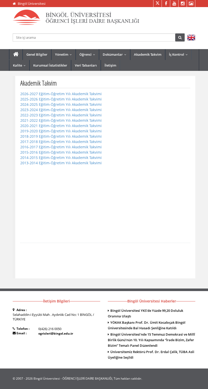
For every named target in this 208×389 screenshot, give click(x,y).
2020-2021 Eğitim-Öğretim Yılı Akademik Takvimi (61, 125)
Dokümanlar (116, 54)
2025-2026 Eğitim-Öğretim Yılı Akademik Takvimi (61, 99)
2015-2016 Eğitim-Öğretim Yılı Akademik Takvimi (61, 152)
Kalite (20, 65)
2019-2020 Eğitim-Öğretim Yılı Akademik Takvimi (61, 131)
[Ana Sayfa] (15, 54)
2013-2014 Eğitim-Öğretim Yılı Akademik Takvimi (61, 162)
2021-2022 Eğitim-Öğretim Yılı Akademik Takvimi (61, 120)
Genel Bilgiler (36, 54)
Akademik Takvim (147, 54)
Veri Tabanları (86, 65)
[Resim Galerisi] (191, 3)
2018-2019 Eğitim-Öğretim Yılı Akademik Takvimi (61, 136)
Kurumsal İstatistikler (50, 65)
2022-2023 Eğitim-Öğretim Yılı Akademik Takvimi (61, 115)
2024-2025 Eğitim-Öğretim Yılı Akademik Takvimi (61, 104)
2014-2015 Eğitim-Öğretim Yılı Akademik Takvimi (61, 157)
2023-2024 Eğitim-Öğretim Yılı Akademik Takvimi (61, 109)
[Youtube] (174, 3)
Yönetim (64, 54)
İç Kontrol (179, 54)
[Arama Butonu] (180, 37)
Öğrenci (88, 54)
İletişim (110, 65)
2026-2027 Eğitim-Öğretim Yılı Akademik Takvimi (61, 93)
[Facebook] (166, 3)
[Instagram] (182, 3)
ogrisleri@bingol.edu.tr (55, 333)
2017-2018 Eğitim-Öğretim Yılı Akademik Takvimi (61, 141)
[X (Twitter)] (157, 3)
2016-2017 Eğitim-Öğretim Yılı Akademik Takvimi (61, 147)
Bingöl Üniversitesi (31, 3)
